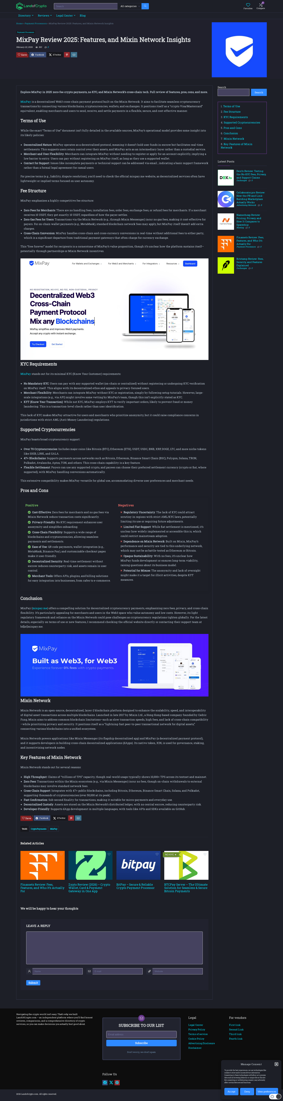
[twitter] (111, 1082)
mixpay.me (39, 608)
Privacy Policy (196, 1029)
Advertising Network (246, 205)
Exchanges (241, 180)
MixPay (25, 101)
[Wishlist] (248, 5)
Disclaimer (195, 1047)
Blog (83, 15)
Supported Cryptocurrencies (242, 122)
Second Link (236, 1029)
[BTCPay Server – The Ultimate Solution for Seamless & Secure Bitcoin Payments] (186, 853)
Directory (24, 15)
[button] (276, 1064)
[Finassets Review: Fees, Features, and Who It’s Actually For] (42, 853)
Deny (247, 1091)
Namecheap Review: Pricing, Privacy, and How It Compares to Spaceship (248, 219)
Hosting (240, 227)
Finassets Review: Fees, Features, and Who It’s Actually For (42, 888)
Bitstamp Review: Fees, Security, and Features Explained (250, 262)
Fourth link (236, 1038)
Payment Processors (36, 23)
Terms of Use (231, 106)
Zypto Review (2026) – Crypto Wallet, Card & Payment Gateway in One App (89, 888)
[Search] (145, 6)
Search (222, 87)
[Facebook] (105, 1082)
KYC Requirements (236, 117)
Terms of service (198, 1034)
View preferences (267, 1091)
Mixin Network (234, 138)
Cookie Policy (196, 1038)
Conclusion (231, 133)
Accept (231, 1091)
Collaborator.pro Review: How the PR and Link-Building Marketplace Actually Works (250, 197)
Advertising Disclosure (201, 1043)
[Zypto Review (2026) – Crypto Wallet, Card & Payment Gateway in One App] (90, 853)
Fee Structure (232, 111)
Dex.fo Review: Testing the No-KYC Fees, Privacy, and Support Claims (251, 174)
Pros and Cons (233, 128)
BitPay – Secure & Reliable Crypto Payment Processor (135, 886)
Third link (235, 1034)
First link (235, 1024)
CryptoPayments (39, 829)
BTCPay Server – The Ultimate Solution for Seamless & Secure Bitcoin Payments (186, 888)
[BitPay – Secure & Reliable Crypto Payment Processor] (138, 853)
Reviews (43, 15)
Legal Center (64, 15)
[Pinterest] (117, 1082)
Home (19, 23)
